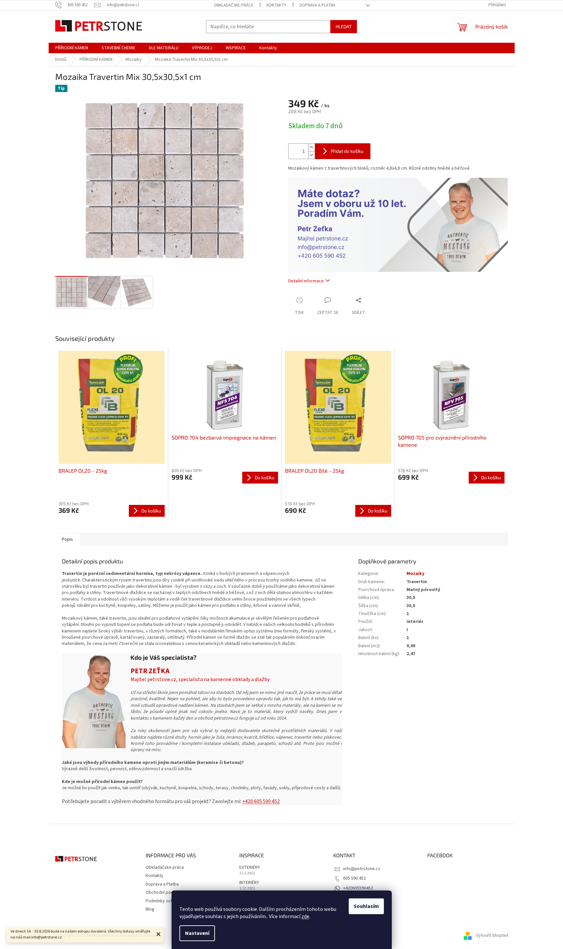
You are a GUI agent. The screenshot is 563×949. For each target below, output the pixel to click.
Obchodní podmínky (165, 892)
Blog (150, 909)
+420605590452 (358, 888)
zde (305, 916)
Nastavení (197, 933)
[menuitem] (72, 48)
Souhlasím (366, 906)
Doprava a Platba (317, 5)
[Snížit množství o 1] (311, 155)
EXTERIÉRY (249, 868)
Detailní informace (306, 281)
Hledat (344, 26)
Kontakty (276, 5)
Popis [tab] (67, 539)
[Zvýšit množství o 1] (311, 147)
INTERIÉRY (249, 883)
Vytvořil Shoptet (492, 935)
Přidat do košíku (347, 151)
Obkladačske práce (233, 5)
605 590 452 (354, 878)
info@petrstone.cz (361, 869)
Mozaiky (415, 573)
